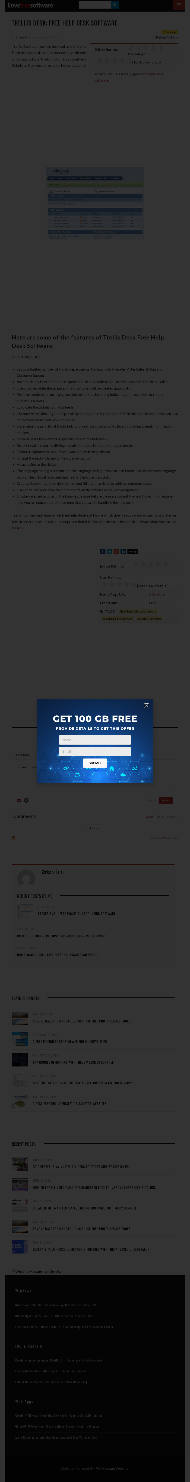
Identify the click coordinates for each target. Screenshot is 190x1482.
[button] (146, 706)
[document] (95, 741)
